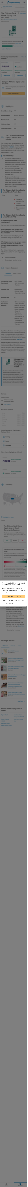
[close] (24, 582)
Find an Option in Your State (13, 596)
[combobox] (13, 603)
